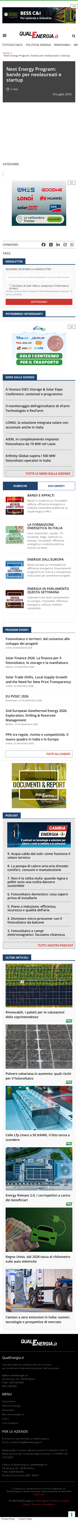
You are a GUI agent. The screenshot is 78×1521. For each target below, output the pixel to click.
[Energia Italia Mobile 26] (39, 347)
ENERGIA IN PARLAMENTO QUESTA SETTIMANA (48, 590)
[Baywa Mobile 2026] (39, 203)
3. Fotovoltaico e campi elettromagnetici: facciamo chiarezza (36, 933)
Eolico (5, 1418)
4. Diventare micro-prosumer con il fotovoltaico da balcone (34, 920)
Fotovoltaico (13, 45)
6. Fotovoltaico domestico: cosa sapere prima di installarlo (37, 896)
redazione (38, 1494)
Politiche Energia (38, 45)
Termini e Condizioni (43, 1504)
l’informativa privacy (48, 291)
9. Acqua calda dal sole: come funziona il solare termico (38, 856)
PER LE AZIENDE (15, 1431)
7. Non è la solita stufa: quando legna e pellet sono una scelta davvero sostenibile (37, 882)
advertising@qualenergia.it (27, 1442)
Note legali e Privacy (47, 1500)
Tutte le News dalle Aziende (48, 474)
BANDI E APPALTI (40, 495)
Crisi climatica (10, 1423)
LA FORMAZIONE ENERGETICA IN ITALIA (45, 526)
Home (6, 53)
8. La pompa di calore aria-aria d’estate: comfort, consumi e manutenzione (38, 868)
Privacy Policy (8, 1519)
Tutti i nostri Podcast (55, 945)
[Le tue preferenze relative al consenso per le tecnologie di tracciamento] (71, 1514)
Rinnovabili (62, 45)
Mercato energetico (13, 1414)
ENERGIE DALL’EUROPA (45, 559)
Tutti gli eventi (58, 754)
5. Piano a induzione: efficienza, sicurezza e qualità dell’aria (31, 908)
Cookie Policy (25, 1519)
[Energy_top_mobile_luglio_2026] (39, 15)
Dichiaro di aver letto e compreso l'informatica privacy (39, 287)
